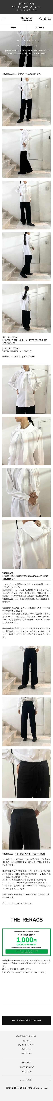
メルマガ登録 (25, 1080)
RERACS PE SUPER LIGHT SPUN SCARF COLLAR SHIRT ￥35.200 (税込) (25, 341)
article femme (21, 45)
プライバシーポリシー (26, 1045)
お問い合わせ (26, 1071)
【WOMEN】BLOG (29, 40)
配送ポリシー (26, 1053)
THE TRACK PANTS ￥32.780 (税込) (17, 351)
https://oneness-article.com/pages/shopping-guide (24, 972)
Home (18, 40)
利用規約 (26, 1040)
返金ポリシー (26, 1049)
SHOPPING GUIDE (26, 1067)
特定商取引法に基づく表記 (26, 1036)
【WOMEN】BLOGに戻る (28, 1020)
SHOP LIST (26, 1063)
